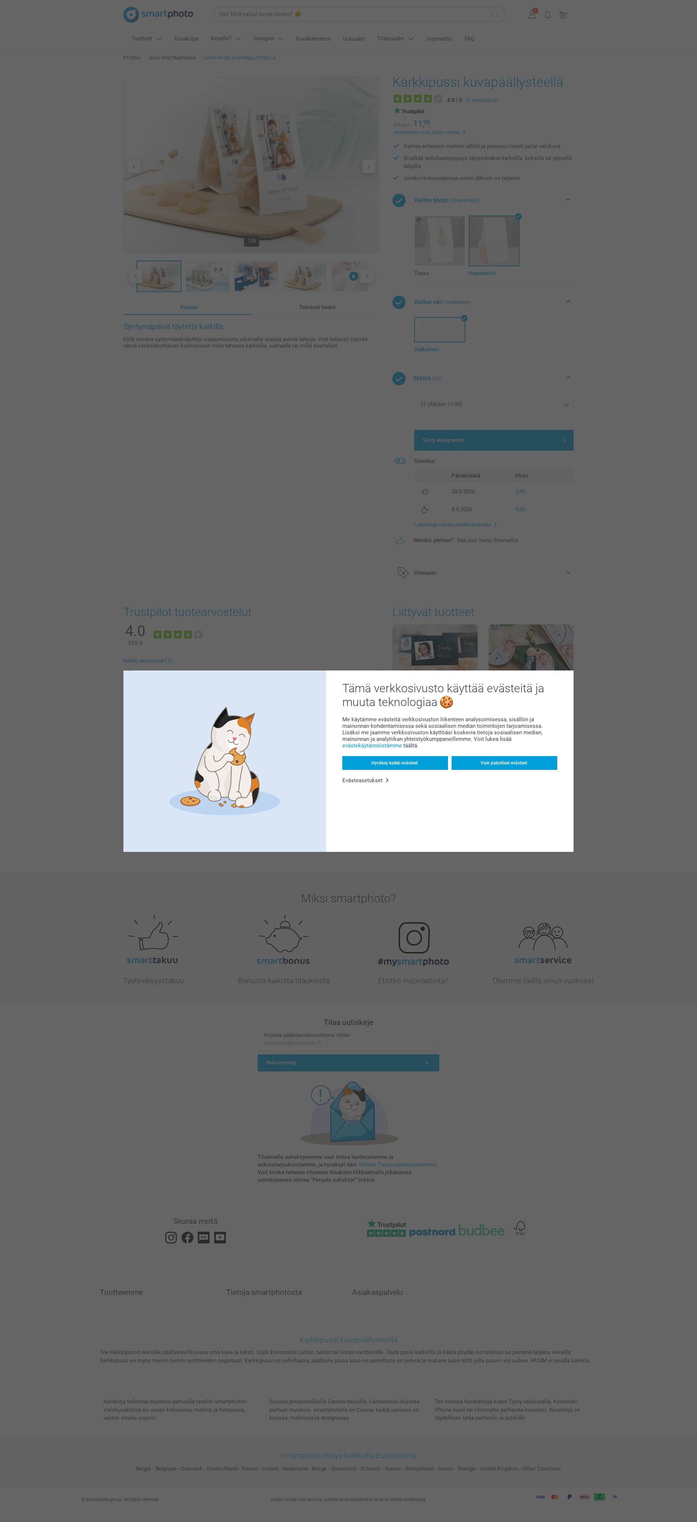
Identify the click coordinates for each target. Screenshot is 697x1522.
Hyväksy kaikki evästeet (394, 763)
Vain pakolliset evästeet (504, 763)
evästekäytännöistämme (372, 745)
